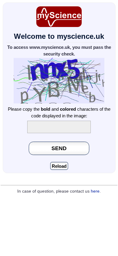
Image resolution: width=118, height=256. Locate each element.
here (95, 191)
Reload (59, 166)
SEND (59, 148)
